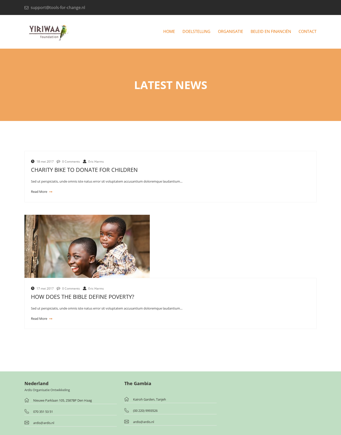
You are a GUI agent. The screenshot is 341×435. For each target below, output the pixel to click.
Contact (308, 31)
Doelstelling (196, 31)
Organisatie (230, 31)
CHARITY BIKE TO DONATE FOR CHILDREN (84, 170)
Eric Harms (96, 161)
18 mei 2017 (45, 161)
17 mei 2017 (45, 288)
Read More (39, 191)
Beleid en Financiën (271, 31)
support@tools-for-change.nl (58, 7)
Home (169, 31)
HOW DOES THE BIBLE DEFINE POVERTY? (82, 297)
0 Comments (71, 161)
